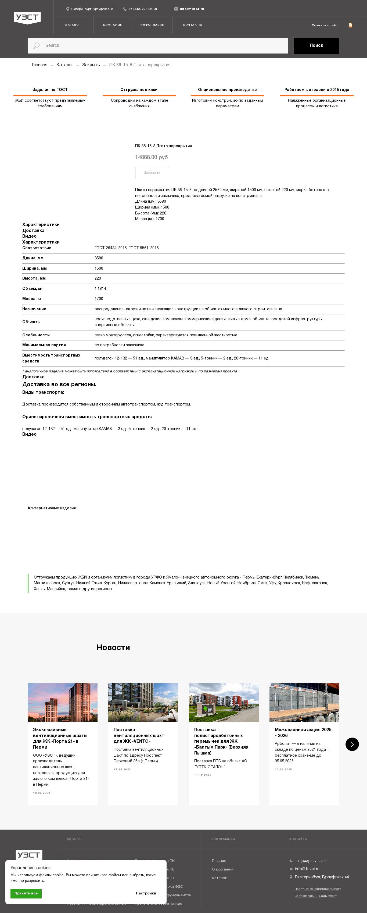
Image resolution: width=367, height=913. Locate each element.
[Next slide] (352, 744)
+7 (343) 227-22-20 (142, 9)
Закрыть (91, 65)
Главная (39, 65)
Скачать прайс (325, 25)
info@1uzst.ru (192, 9)
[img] (125, 9)
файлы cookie (51, 875)
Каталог (65, 65)
